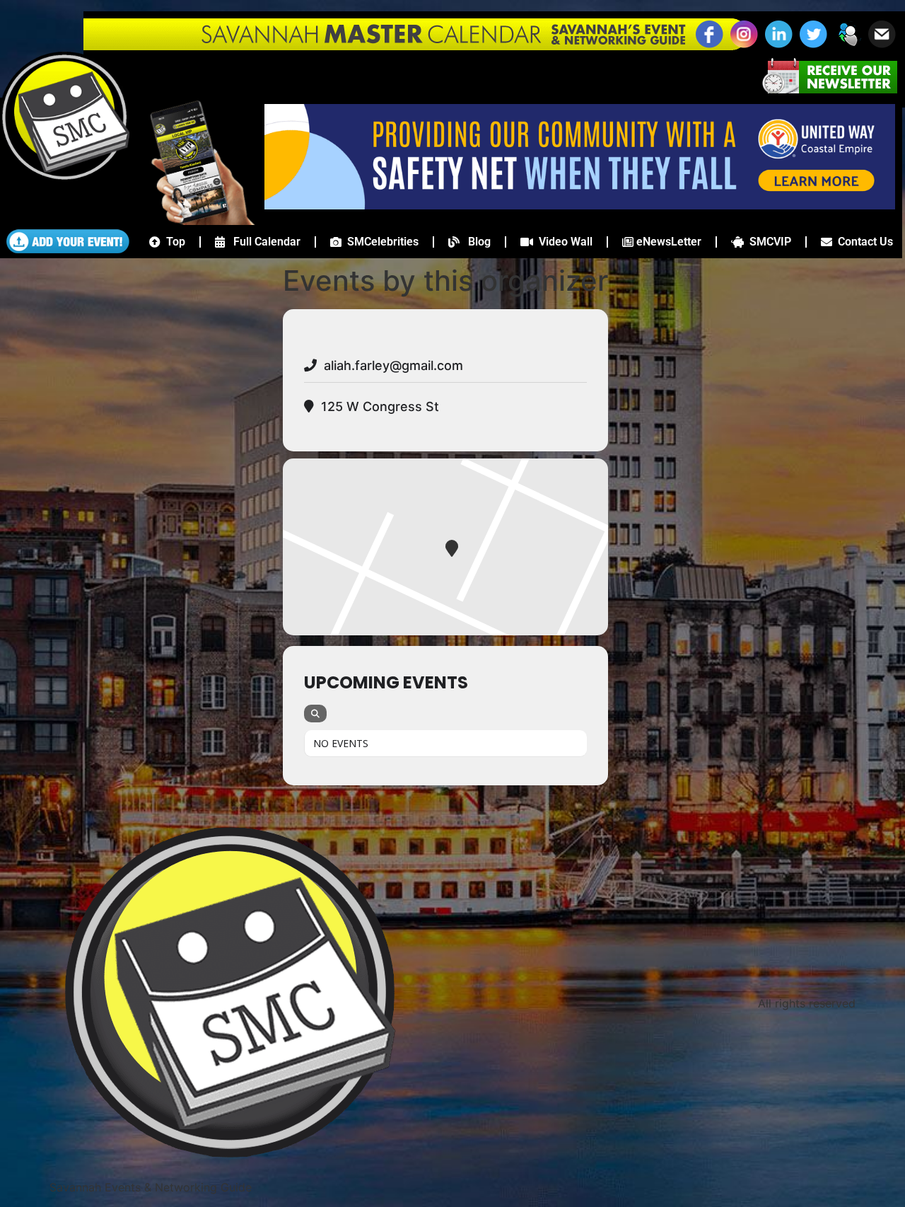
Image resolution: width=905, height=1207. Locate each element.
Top (172, 241)
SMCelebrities (380, 241)
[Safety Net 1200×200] (579, 205)
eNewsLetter (667, 241)
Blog (475, 241)
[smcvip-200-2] (193, 221)
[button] (847, 46)
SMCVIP (767, 241)
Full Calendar (262, 241)
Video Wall (562, 241)
